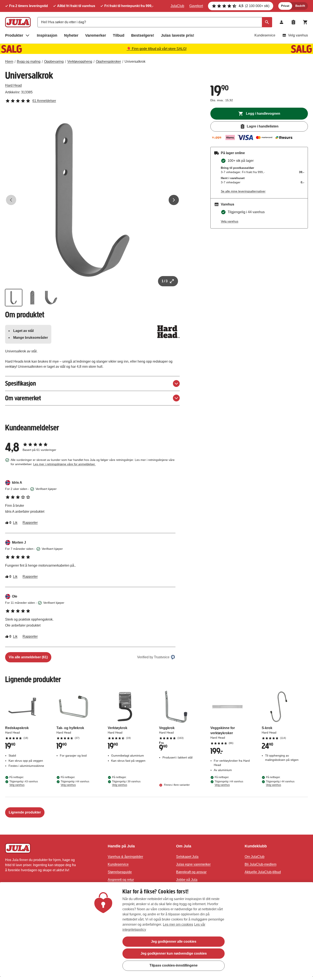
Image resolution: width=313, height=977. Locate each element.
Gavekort (196, 6)
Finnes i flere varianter (176, 784)
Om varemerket (23, 398)
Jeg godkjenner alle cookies (173, 941)
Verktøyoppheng (79, 61)
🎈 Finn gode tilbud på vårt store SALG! (157, 49)
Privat (285, 5)
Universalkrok (135, 61)
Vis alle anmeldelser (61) (28, 657)
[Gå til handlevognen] (305, 22)
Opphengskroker (108, 61)
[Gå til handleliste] (293, 22)
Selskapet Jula (187, 856)
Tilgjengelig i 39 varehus (126, 783)
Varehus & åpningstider (125, 856)
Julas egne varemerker (193, 864)
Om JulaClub (254, 856)
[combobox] (154, 22)
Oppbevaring (54, 61)
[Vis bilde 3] (51, 297)
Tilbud (118, 35)
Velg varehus (298, 35)
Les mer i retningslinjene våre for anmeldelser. (64, 464)
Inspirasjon (47, 35)
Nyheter (71, 35)
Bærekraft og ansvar (191, 872)
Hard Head (13, 85)
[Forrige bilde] (11, 200)
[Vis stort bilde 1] (92, 200)
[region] (156, 929)
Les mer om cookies (178, 924)
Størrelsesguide (120, 872)
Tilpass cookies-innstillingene (173, 965)
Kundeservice (264, 35)
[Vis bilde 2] (32, 297)
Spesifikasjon (20, 383)
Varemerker (95, 35)
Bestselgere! (142, 35)
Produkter (14, 35)
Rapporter (30, 522)
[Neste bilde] (174, 200)
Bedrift (300, 5)
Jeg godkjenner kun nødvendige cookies (174, 953)
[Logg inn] (281, 22)
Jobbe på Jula (186, 879)
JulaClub (177, 6)
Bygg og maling (28, 61)
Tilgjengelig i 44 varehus (75, 783)
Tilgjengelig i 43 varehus (23, 783)
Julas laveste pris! (177, 35)
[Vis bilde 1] (13, 297)
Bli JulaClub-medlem (260, 864)
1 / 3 (165, 281)
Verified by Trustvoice (153, 657)
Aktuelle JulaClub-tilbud (263, 872)
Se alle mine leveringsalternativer (243, 191)
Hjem (9, 61)
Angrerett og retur (121, 879)
